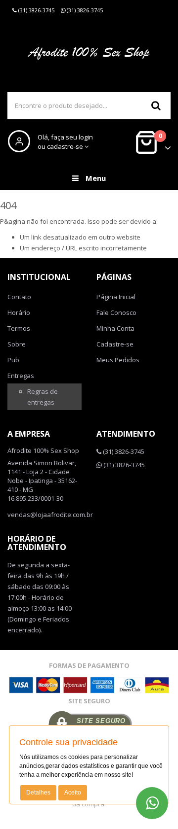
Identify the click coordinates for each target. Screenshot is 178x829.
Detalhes (38, 792)
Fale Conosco (116, 312)
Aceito (72, 792)
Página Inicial (115, 296)
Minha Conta (115, 328)
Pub (13, 359)
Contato (19, 296)
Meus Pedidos (117, 359)
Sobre (16, 344)
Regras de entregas (42, 397)
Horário (18, 312)
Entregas (20, 375)
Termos (18, 328)
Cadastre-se (115, 344)
